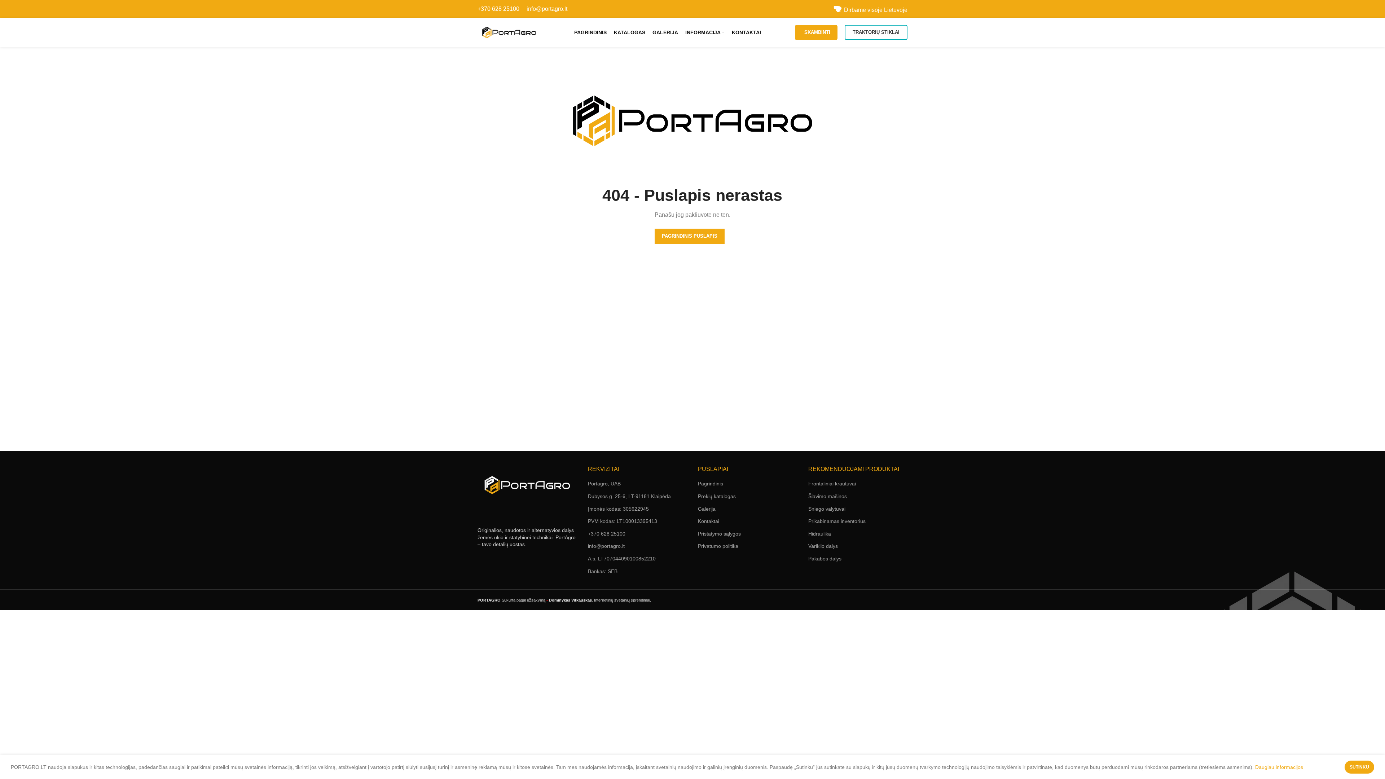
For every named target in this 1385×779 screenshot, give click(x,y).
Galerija (707, 509)
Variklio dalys (823, 546)
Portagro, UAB (604, 484)
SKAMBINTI (817, 32)
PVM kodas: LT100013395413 (622, 521)
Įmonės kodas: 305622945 (618, 509)
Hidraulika (819, 534)
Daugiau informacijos (1279, 767)
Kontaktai (708, 521)
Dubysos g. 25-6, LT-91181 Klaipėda (629, 496)
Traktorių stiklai (876, 32)
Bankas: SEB (602, 571)
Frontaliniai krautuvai (832, 484)
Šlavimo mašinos (827, 496)
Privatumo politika (718, 546)
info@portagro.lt (547, 9)
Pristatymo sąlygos (719, 534)
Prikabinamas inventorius (837, 521)
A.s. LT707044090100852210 (622, 559)
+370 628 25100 (498, 9)
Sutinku (1359, 767)
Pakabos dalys (824, 559)
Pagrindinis (710, 484)
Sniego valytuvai (826, 509)
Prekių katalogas (717, 496)
